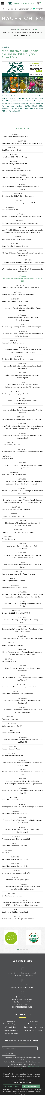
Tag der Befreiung (8, 538)
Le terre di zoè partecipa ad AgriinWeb (16, 872)
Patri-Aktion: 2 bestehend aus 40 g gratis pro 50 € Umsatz (22, 564)
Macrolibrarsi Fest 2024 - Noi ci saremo (16, 238)
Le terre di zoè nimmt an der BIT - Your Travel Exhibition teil (22, 829)
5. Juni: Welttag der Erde (11, 443)
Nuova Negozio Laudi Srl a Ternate (14, 586)
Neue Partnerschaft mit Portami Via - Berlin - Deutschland (22, 546)
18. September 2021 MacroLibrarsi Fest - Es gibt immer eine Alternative (22, 677)
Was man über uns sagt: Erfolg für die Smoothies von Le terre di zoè (22, 269)
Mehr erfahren (12, 1086)
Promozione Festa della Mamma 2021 (16, 838)
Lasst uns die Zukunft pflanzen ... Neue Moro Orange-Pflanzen (22, 308)
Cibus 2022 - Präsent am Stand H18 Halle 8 (18, 531)
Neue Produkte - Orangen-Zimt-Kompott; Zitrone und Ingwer (22, 186)
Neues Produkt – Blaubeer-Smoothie (15, 245)
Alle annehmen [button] (31, 1086)
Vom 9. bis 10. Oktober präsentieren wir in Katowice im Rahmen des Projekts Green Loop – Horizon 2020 (22, 230)
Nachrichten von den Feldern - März (15, 865)
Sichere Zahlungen (11, 1034)
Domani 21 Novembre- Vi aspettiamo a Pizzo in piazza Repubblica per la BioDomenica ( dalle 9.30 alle (22, 594)
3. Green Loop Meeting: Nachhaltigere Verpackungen (21, 325)
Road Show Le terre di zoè (11, 149)
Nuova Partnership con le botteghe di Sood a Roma (21, 686)
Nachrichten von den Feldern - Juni (14, 812)
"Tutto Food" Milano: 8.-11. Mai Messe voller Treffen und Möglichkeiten (22, 465)
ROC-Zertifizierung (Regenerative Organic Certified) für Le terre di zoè (22, 253)
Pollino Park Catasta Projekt (12, 754)
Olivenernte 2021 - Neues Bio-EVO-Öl (16, 612)
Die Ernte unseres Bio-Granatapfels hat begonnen (20, 222)
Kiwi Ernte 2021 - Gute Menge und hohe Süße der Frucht (22, 603)
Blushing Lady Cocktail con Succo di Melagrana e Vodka (22, 805)
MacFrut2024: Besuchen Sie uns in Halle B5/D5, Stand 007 (22, 278)
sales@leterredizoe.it (25, 999)
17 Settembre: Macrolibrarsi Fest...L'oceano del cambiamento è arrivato (22, 523)
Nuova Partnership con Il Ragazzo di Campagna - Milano (22, 619)
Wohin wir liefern (11, 1027)
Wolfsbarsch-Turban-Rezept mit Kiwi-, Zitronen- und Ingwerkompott (22, 762)
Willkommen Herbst (9, 660)
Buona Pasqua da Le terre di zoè (14, 473)
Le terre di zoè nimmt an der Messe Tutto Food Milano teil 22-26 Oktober (22, 629)
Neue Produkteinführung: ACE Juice (15, 300)
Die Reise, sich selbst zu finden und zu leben (18, 358)
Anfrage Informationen (33, 1030)
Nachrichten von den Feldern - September (17, 692)
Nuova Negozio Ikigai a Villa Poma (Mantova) (18, 573)
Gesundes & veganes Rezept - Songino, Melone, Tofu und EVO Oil (22, 739)
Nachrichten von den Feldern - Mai (14, 844)
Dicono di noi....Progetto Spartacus (15, 135)
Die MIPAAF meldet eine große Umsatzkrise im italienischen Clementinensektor (22, 886)
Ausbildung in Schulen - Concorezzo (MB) (17, 169)
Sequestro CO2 (7, 851)
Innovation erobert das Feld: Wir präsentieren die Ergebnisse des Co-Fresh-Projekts (22, 349)
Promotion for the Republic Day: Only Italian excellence (22, 450)
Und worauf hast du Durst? (12, 725)
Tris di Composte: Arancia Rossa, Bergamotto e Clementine (22, 668)
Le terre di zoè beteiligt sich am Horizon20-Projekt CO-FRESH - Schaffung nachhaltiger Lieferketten (22, 902)
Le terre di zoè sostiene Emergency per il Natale (19, 202)
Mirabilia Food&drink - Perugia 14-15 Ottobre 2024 (21, 215)
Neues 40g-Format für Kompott (13, 579)
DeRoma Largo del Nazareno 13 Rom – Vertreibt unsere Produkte (22, 177)
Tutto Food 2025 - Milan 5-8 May (14, 156)
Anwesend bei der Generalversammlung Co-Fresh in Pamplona (22, 410)
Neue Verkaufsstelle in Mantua (13, 342)
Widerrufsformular (11, 1030)
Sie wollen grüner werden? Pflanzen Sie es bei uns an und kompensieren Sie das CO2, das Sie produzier (22, 500)
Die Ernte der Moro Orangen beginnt (15, 878)
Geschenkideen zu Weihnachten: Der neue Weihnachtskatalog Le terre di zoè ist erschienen (22, 384)
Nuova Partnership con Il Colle (13, 731)
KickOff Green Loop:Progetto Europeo (16, 508)
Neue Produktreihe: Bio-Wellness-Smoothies (18, 293)
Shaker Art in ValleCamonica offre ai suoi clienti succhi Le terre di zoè (22, 435)
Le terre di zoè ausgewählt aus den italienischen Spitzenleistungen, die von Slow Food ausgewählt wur (22, 781)
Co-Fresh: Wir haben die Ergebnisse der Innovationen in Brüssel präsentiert (22, 333)
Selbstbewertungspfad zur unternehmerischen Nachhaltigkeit (22, 375)
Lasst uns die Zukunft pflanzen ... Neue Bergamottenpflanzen (22, 400)
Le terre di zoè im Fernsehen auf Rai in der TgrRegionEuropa (22, 317)
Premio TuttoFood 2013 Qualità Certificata (18, 917)
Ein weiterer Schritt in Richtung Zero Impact (18, 195)
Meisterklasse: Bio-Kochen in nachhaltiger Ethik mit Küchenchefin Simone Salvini (22, 555)
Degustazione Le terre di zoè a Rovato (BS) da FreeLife (22, 637)
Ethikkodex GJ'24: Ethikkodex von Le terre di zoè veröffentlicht (22, 366)
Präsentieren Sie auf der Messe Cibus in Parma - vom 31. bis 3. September (22, 709)
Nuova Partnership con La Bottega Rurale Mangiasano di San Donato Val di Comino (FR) (22, 652)
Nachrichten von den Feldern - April (15, 858)
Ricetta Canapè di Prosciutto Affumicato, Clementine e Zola (22, 771)
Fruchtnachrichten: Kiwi (10, 718)
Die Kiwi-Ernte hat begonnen (12, 895)
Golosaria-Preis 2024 (10, 208)
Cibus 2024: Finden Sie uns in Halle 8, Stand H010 (20, 286)
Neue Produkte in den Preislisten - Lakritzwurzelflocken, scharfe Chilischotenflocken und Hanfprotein (22, 426)
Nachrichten (27, 29)
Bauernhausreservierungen (34, 1027)
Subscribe (9, 1054)
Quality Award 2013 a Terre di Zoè (15, 911)
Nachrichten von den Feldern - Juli (14, 799)
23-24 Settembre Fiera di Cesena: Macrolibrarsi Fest (21, 418)
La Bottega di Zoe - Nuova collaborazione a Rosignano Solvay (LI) (22, 790)
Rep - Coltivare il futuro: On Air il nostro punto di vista (22, 142)
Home (13, 29)
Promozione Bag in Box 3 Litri (13, 515)
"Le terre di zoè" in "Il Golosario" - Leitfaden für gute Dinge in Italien (22, 820)
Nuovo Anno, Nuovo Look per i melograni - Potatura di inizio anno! (22, 490)
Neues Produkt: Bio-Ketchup (12, 644)
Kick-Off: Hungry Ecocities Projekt (14, 162)
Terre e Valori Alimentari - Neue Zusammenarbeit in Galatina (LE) (22, 700)
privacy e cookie (33, 1066)
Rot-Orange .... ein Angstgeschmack (15, 393)
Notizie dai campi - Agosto (11, 748)
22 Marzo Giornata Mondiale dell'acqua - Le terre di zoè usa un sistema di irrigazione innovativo (22, 481)
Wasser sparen (7, 457)
